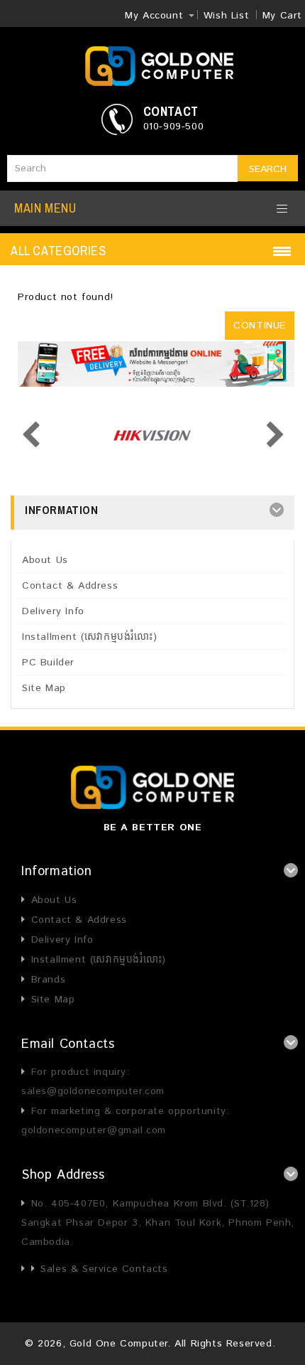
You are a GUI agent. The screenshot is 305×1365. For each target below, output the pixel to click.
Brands (48, 980)
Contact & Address (70, 586)
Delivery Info (53, 611)
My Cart (282, 16)
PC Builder (48, 662)
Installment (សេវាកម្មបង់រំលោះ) (89, 637)
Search (268, 169)
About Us (45, 560)
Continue (259, 325)
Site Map (44, 688)
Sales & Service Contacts (103, 1269)
